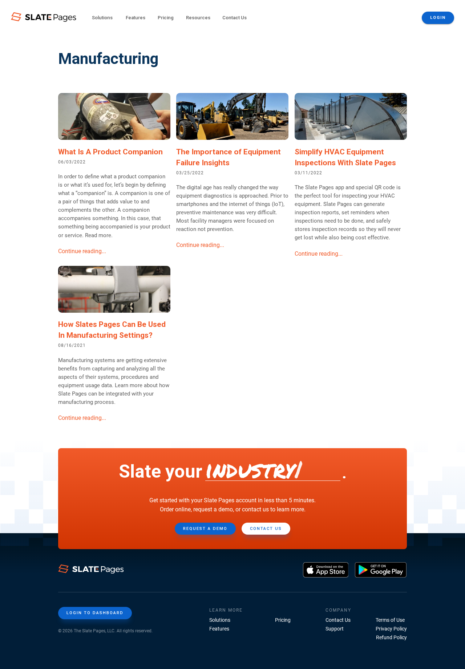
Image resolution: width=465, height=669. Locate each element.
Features (219, 629)
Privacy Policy (391, 629)
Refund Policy (391, 637)
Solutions (219, 620)
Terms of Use (390, 620)
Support (335, 629)
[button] (102, 18)
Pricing (166, 17)
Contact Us (234, 17)
